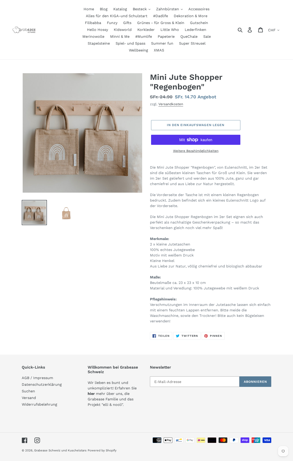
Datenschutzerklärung (42, 384)
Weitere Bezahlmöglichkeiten (196, 151)
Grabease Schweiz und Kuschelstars (60, 450)
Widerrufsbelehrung (39, 404)
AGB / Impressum (37, 378)
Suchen (28, 391)
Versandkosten (170, 104)
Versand (29, 398)
